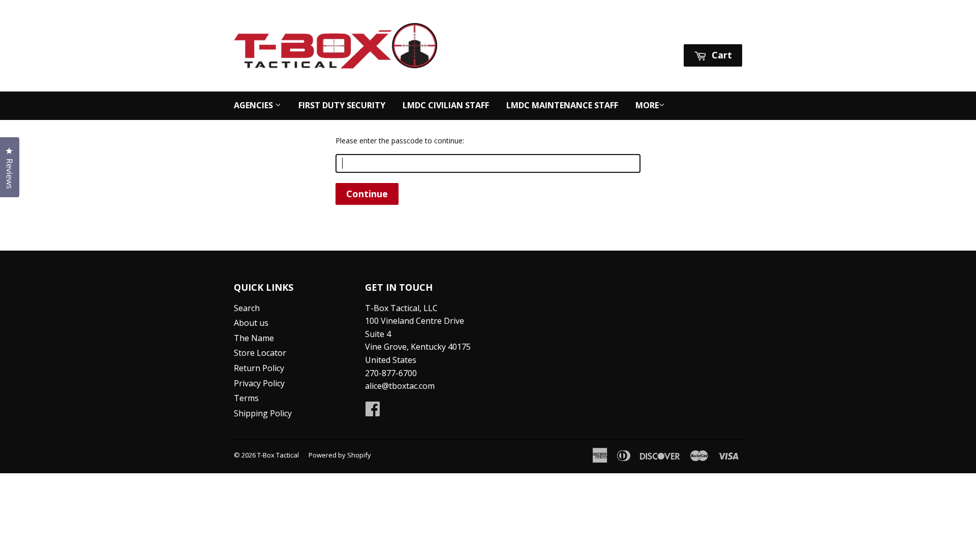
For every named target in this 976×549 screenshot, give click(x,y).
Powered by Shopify (340, 455)
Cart (720, 55)
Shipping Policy (263, 413)
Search (247, 308)
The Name (254, 338)
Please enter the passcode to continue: (400, 140)
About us (251, 322)
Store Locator (260, 352)
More (647, 105)
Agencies (254, 105)
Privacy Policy (259, 383)
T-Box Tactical (278, 455)
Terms (246, 398)
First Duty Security (341, 105)
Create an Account (708, 31)
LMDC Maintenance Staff (562, 105)
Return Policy (259, 368)
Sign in (646, 31)
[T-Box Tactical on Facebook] (372, 411)
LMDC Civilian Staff (446, 105)
